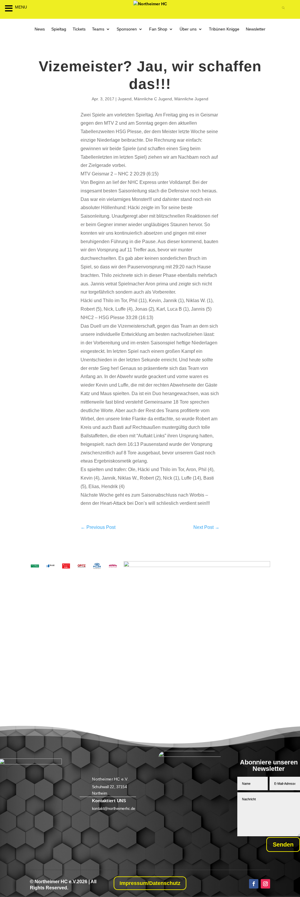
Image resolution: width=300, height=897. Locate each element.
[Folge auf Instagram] (265, 883)
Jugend (125, 99)
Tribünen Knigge (224, 29)
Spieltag (58, 29)
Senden (283, 844)
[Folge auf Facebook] (253, 883)
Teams (98, 29)
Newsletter (255, 29)
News (40, 29)
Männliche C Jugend (153, 99)
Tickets (79, 29)
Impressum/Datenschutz (150, 883)
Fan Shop (158, 29)
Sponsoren (127, 29)
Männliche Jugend (191, 99)
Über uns (188, 29)
